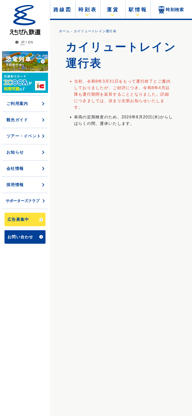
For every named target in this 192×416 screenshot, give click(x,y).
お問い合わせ (21, 237)
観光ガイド (17, 120)
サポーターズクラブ (23, 201)
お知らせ (15, 152)
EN (30, 42)
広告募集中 (18, 219)
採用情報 (15, 185)
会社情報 (15, 168)
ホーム (64, 31)
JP (23, 42)
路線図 (63, 9)
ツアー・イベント (23, 136)
